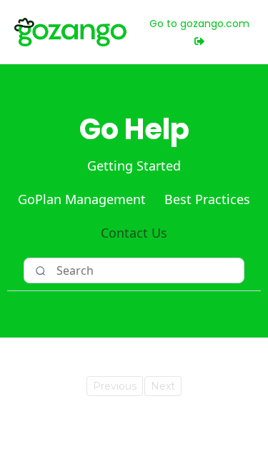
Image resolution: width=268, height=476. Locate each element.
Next (163, 386)
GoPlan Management (82, 199)
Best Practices (207, 199)
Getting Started (134, 165)
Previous (115, 386)
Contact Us (134, 232)
